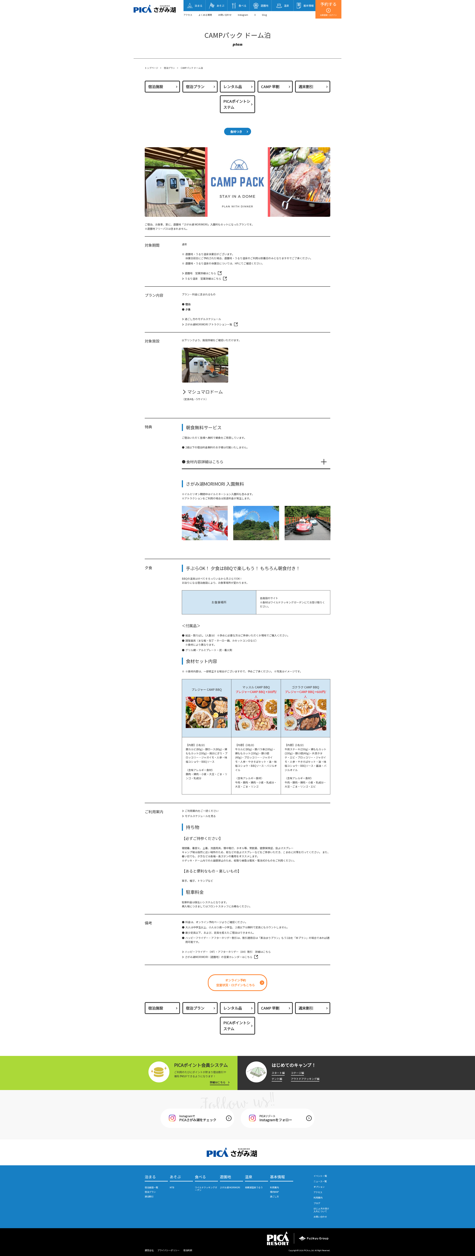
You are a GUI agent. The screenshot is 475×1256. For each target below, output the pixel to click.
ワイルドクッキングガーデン (206, 1188)
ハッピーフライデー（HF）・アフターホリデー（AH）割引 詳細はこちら (228, 952)
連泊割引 (149, 1196)
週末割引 (306, 86)
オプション (319, 1186)
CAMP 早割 (270, 86)
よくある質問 (205, 14)
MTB (172, 1187)
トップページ (151, 67)
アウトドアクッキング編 (305, 1079)
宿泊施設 (155, 86)
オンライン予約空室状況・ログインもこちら (235, 982)
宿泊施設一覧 (151, 1187)
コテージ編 (297, 1073)
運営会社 (149, 1250)
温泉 (248, 1177)
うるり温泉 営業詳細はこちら (203, 278)
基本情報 (277, 1177)
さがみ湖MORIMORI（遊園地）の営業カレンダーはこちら (218, 957)
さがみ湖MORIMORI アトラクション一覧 (208, 324)
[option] (204, 523)
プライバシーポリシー (168, 1250)
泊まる (150, 1177)
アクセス (188, 14)
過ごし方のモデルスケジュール (203, 319)
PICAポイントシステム (236, 104)
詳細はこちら (217, 1082)
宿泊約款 (187, 1250)
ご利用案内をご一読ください (202, 811)
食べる (200, 1177)
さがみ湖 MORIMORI (230, 1187)
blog (264, 14)
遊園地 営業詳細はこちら (200, 273)
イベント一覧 (320, 1175)
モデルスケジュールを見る (200, 816)
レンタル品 (232, 86)
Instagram (243, 14)
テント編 (277, 1079)
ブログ (317, 1203)
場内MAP (274, 1191)
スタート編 (278, 1073)
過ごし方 (274, 1196)
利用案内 (274, 1187)
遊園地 (225, 1177)
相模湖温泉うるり (254, 1187)
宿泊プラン (169, 67)
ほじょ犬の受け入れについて (321, 1210)
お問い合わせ (225, 14)
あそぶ (175, 1177)
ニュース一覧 (320, 1181)
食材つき (236, 131)
